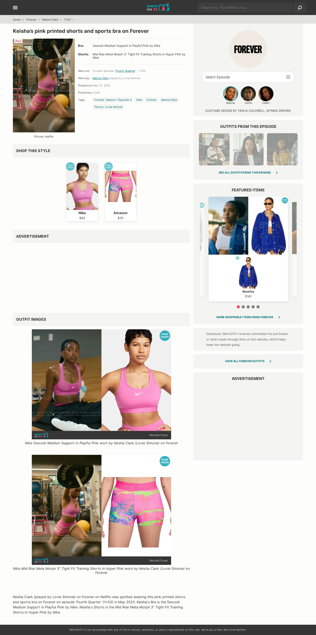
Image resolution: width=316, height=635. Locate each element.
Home (16, 19)
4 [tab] (253, 306)
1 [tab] (238, 306)
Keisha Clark (50, 19)
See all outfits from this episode (245, 172)
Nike (139, 99)
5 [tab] (258, 306)
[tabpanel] (248, 249)
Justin (248, 102)
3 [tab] (248, 306)
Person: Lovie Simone (108, 107)
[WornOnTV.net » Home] (158, 7)
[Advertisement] (101, 276)
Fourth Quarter (125, 71)
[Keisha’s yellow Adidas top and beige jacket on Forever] (282, 149)
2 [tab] (243, 306)
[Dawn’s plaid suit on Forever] (248, 149)
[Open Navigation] (15, 8)
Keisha (230, 102)
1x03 (67, 19)
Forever (31, 19)
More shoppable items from (244, 317)
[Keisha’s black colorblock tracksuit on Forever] (214, 149)
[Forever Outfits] (248, 49)
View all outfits (244, 361)
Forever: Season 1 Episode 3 (113, 99)
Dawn (265, 102)
